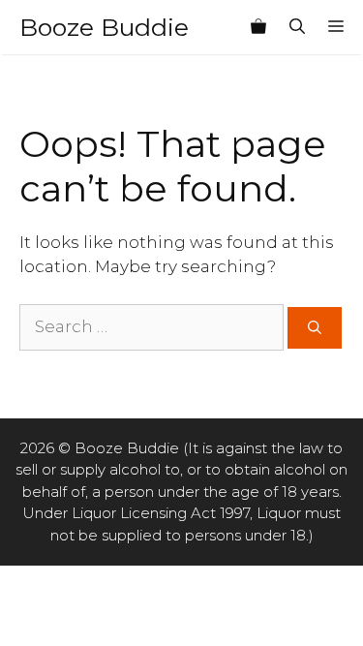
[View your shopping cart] (258, 27)
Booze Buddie (104, 27)
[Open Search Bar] (297, 27)
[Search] (314, 328)
